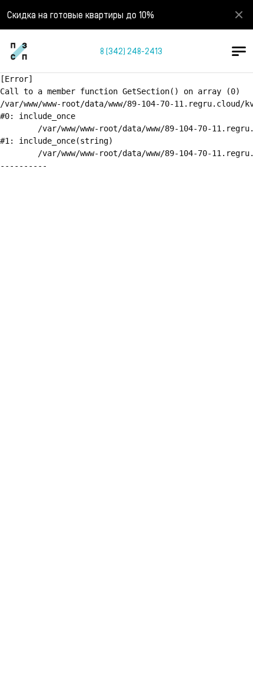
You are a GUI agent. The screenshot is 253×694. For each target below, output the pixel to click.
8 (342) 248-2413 (131, 51)
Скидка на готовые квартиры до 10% (80, 14)
